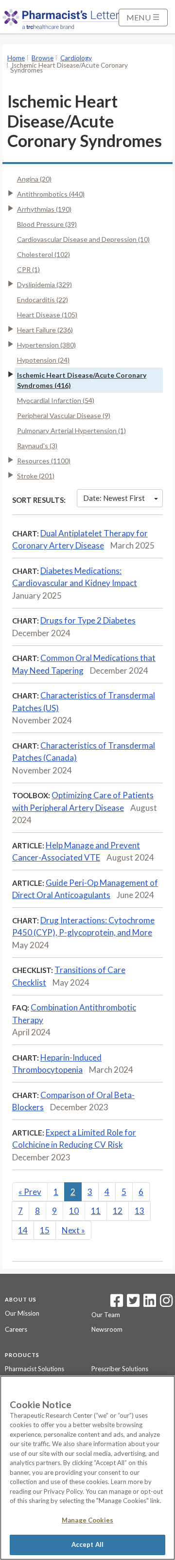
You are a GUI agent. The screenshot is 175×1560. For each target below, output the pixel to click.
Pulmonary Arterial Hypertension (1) (71, 430)
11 (96, 1211)
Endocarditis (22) (42, 299)
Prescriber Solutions (119, 1369)
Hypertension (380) (46, 345)
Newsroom (106, 1329)
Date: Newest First (114, 498)
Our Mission (22, 1313)
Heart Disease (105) (47, 315)
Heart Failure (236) (45, 330)
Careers (16, 1329)
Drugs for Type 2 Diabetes (88, 620)
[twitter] (132, 1303)
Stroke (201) (35, 476)
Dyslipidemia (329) (44, 284)
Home (16, 58)
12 (117, 1211)
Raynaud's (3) (37, 445)
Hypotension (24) (43, 360)
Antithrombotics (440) (51, 194)
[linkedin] (149, 1303)
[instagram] (166, 1303)
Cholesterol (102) (43, 254)
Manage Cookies (87, 1520)
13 (139, 1211)
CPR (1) (28, 269)
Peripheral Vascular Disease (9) (63, 415)
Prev (29, 1192)
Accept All (87, 1544)
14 (23, 1230)
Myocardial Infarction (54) (55, 400)
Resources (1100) (43, 461)
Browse (42, 58)
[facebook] (116, 1303)
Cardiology (76, 58)
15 (45, 1230)
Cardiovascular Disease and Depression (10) (83, 239)
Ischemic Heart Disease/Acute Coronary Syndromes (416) (81, 380)
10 (74, 1211)
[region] (87, 1468)
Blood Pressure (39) (47, 224)
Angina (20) (34, 179)
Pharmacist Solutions (34, 1369)
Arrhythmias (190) (44, 209)
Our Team (105, 1315)
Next (73, 1230)
